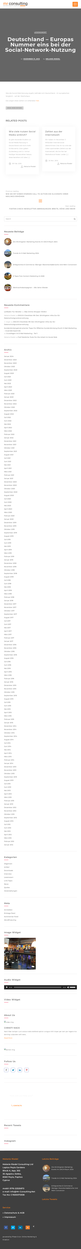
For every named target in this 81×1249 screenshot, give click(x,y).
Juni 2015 (7, 706)
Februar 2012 (9, 841)
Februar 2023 (9, 394)
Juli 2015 (7, 702)
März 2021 (8, 472)
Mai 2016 (7, 668)
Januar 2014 (8, 763)
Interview (8, 874)
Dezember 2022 (10, 400)
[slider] (73, 987)
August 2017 (8, 617)
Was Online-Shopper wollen (35, 312)
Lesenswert (40, 32)
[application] (40, 987)
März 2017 (8, 634)
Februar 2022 (9, 434)
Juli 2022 (7, 417)
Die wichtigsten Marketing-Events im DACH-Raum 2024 (35, 242)
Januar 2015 (8, 723)
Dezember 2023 (10, 360)
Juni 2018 (7, 584)
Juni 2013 (7, 787)
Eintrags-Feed (9, 913)
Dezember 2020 (10, 482)
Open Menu (75, 4)
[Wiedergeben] (7, 987)
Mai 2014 (7, 750)
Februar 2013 (9, 801)
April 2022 (8, 428)
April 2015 (8, 712)
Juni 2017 (7, 624)
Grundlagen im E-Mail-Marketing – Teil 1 (22, 333)
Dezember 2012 (10, 807)
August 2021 (8, 455)
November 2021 (10, 444)
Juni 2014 (7, 746)
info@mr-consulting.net (22, 1191)
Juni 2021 (7, 461)
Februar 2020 (9, 516)
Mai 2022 (7, 424)
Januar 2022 (8, 438)
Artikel (6, 867)
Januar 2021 (8, 478)
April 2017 (8, 631)
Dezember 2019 (10, 522)
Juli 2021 (7, 458)
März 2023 (8, 390)
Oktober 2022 (9, 407)
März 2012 (8, 838)
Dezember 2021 (10, 441)
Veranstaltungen (10, 891)
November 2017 (10, 607)
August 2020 (9, 495)
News (6, 884)
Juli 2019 (7, 539)
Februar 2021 (9, 475)
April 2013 (8, 794)
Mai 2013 (7, 790)
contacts (17, 1106)
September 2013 (10, 777)
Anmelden (8, 910)
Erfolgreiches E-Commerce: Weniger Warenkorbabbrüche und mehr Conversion (45, 265)
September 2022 (10, 411)
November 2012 (10, 811)
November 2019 (10, 526)
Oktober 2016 (9, 651)
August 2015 (8, 699)
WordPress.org (10, 920)
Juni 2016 (7, 665)
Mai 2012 (7, 831)
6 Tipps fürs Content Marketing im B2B (28, 276)
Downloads (8, 870)
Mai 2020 (7, 506)
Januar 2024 (9, 356)
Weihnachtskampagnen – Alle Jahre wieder (30, 288)
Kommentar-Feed (11, 917)
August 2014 (9, 740)
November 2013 (10, 770)
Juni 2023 (7, 380)
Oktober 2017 (9, 611)
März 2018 (8, 594)
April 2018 (8, 590)
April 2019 (8, 550)
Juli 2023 (7, 377)
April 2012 (8, 835)
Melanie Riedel (53, 59)
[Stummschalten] (68, 987)
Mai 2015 (7, 709)
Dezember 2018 (10, 563)
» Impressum (9, 1217)
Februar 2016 (9, 679)
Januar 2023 (8, 397)
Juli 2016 (7, 662)
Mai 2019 (7, 546)
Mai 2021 (7, 465)
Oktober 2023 (9, 366)
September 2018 (10, 573)
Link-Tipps (8, 881)
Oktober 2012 (9, 814)
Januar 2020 (9, 519)
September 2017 (10, 614)
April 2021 (8, 468)
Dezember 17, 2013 (31, 59)
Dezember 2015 (10, 685)
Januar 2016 (8, 682)
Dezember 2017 (10, 604)
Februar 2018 (9, 597)
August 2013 (8, 780)
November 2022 (10, 404)
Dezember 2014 (10, 726)
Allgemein (8, 864)
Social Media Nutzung (14, 108)
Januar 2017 (8, 641)
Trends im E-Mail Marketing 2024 (26, 253)
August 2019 (9, 536)
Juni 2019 (7, 543)
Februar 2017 (9, 638)
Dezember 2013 (10, 767)
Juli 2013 (7, 784)
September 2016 (10, 655)
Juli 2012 (7, 824)
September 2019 (10, 533)
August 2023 (9, 373)
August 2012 (8, 821)
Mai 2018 (7, 587)
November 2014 (10, 729)
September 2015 (10, 695)
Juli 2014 (7, 743)
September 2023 (10, 370)
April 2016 (8, 672)
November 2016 (10, 648)
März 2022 (8, 431)
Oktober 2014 (9, 733)
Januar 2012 (8, 845)
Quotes (7, 887)
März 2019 (8, 553)
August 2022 (9, 414)
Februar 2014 (9, 760)
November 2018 (10, 567)
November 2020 (10, 485)
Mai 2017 (7, 628)
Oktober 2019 (9, 529)
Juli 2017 (7, 621)
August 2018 (9, 577)
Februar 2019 (9, 556)
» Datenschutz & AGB (13, 1213)
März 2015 (8, 716)
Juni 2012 (7, 828)
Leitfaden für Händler (13, 312)
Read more (8, 1038)
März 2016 (8, 675)
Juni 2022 (7, 421)
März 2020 (8, 512)
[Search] (75, 218)
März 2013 (8, 797)
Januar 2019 (8, 560)
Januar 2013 (8, 804)
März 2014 (8, 757)
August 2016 (9, 658)
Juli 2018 (7, 580)
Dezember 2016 (10, 645)
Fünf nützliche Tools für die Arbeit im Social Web (37, 337)
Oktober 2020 (9, 489)
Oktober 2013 (9, 773)
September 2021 (10, 451)
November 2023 (10, 363)
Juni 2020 (8, 502)
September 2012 (10, 818)
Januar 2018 (8, 600)
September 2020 (10, 492)
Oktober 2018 (9, 570)
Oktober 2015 (9, 692)
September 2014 (10, 736)
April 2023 (8, 387)
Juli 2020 (7, 499)
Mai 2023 (7, 383)
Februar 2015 (9, 719)
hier (37, 101)
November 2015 (10, 689)
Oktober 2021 (9, 448)
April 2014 (8, 753)
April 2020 (8, 509)
